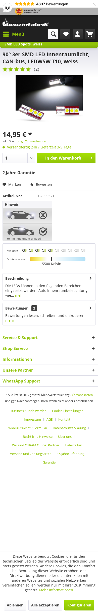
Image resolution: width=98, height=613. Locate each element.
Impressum (32, 419)
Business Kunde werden (28, 410)
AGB (49, 419)
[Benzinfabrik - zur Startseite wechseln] (26, 22)
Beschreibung (17, 278)
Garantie (49, 462)
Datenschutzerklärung (69, 428)
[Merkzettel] (65, 34)
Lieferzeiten (73, 445)
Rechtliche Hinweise (38, 436)
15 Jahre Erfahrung (70, 453)
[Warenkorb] (90, 34)
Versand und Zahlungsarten (31, 453)
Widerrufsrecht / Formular (27, 428)
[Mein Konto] (78, 34)
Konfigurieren (79, 605)
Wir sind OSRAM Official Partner (35, 445)
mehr (19, 295)
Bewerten (43, 184)
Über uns (65, 436)
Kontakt (64, 419)
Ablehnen (15, 605)
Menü (18, 34)
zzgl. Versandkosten (32, 141)
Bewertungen (16, 308)
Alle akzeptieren (45, 605)
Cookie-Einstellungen (67, 410)
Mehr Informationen (56, 590)
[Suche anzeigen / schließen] (53, 34)
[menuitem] (13, 34)
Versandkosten (82, 395)
